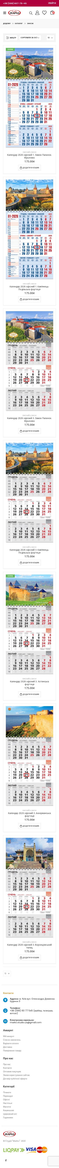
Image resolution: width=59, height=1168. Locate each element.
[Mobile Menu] (5, 12)
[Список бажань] (44, 13)
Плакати (7, 1092)
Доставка (7, 1047)
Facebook (5, 1160)
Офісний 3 (26, 415)
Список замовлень (12, 1039)
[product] (29, 230)
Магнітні (7, 1106)
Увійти (52, 3)
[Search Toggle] (31, 13)
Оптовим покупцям (12, 1071)
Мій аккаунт (8, 1036)
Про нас (7, 1064)
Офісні (33, 152)
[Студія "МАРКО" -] (14, 13)
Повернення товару (12, 1050)
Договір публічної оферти (15, 1078)
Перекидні (8, 1096)
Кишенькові (8, 1110)
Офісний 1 (26, 152)
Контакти (7, 1067)
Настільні (7, 1103)
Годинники (8, 1117)
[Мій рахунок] (37, 13)
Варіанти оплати (11, 1043)
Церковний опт (10, 1113)
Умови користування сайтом (16, 1075)
